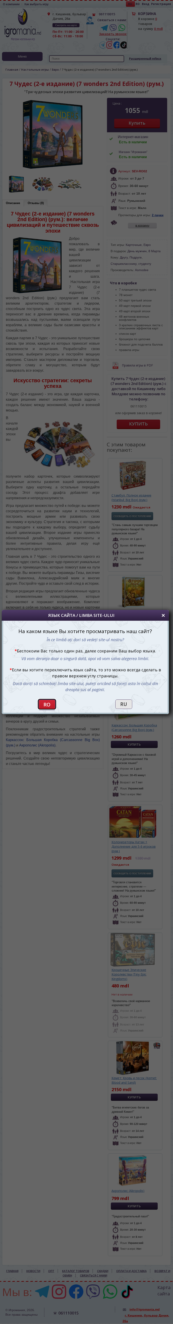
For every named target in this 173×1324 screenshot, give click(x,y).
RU (123, 704)
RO (46, 704)
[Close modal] (163, 615)
